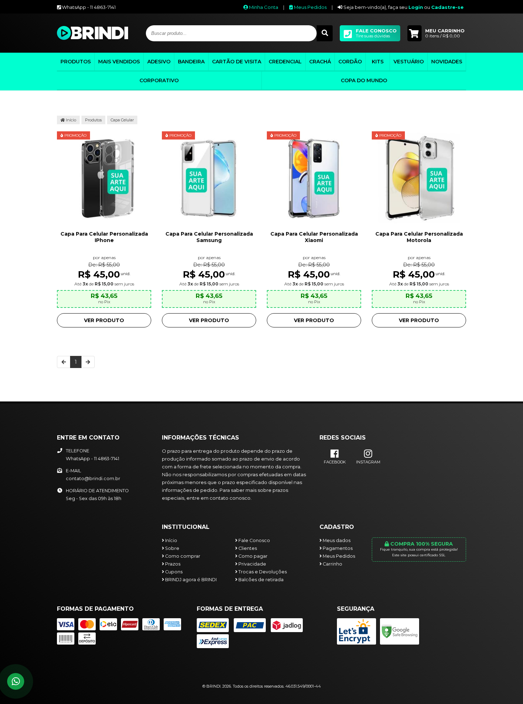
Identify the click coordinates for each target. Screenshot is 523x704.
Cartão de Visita (236, 61)
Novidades (446, 61)
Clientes (247, 548)
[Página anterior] (63, 362)
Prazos (172, 564)
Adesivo (158, 61)
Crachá (320, 61)
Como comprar (182, 556)
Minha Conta (263, 7)
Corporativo (159, 80)
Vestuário (408, 61)
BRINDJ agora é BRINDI (190, 579)
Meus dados (336, 540)
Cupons (173, 571)
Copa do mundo (364, 80)
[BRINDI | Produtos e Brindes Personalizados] (92, 38)
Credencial (285, 61)
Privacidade (251, 564)
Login (415, 7)
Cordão (350, 61)
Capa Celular (122, 119)
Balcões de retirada (260, 579)
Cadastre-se (447, 7)
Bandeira (191, 61)
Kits (378, 61)
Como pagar (252, 556)
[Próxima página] (88, 362)
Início (70, 119)
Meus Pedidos (310, 7)
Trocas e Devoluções (262, 571)
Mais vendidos (119, 61)
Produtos (75, 61)
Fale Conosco (253, 540)
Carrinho (332, 564)
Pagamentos (337, 548)
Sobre (171, 548)
